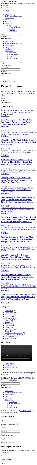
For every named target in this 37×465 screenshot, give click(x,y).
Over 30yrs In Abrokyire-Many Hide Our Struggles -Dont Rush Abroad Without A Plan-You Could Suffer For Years (18, 296)
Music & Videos (14, 27)
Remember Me (8, 435)
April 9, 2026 (5, 148)
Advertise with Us (11, 367)
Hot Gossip (8, 21)
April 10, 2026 (5, 130)
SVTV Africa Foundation (13, 16)
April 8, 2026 (5, 206)
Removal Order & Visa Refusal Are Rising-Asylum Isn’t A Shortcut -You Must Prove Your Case (16, 180)
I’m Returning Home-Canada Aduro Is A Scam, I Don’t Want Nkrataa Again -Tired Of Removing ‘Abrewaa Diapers (18, 199)
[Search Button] (21, 62)
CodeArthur (13, 380)
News (7, 322)
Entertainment (9, 18)
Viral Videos (13, 25)
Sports (7, 20)
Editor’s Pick (9, 23)
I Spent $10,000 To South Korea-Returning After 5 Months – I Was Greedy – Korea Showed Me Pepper (16, 257)
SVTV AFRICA (25, 378)
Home (3, 81)
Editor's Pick (9, 311)
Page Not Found (10, 81)
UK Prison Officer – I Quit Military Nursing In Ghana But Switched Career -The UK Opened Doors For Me (18, 277)
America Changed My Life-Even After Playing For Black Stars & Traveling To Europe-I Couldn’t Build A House (18, 239)
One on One (13, 31)
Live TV (12, 29)
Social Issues (9, 14)
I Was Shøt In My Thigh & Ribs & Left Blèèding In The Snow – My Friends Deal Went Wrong (18, 142)
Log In (3, 463)
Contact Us (8, 369)
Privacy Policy (9, 364)
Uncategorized (9, 336)
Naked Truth (9, 320)
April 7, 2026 (5, 283)
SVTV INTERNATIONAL (14, 335)
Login (7, 11)
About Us (8, 365)
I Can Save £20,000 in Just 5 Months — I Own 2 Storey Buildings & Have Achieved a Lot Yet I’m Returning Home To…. (18, 219)
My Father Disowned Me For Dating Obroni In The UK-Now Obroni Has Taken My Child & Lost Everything (16, 162)
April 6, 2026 (5, 303)
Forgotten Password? (7, 442)
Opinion (7, 327)
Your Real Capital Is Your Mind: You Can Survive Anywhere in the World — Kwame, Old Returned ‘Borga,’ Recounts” (17, 123)
